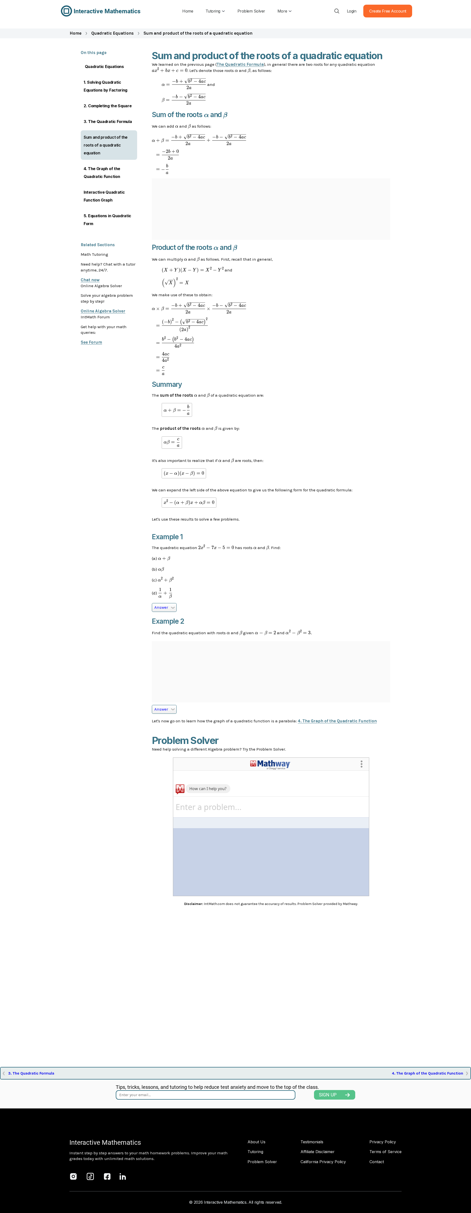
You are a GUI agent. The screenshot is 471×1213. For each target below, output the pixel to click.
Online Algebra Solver (103, 311)
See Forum (91, 342)
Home (75, 33)
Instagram (73, 1176)
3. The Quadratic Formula (108, 121)
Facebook (107, 1176)
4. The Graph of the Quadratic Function (102, 172)
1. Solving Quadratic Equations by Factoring (105, 86)
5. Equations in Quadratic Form (107, 219)
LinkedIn (123, 1176)
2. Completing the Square (107, 105)
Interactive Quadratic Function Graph (104, 196)
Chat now (90, 279)
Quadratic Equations (112, 33)
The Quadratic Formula (240, 64)
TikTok (90, 1176)
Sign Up (328, 1095)
